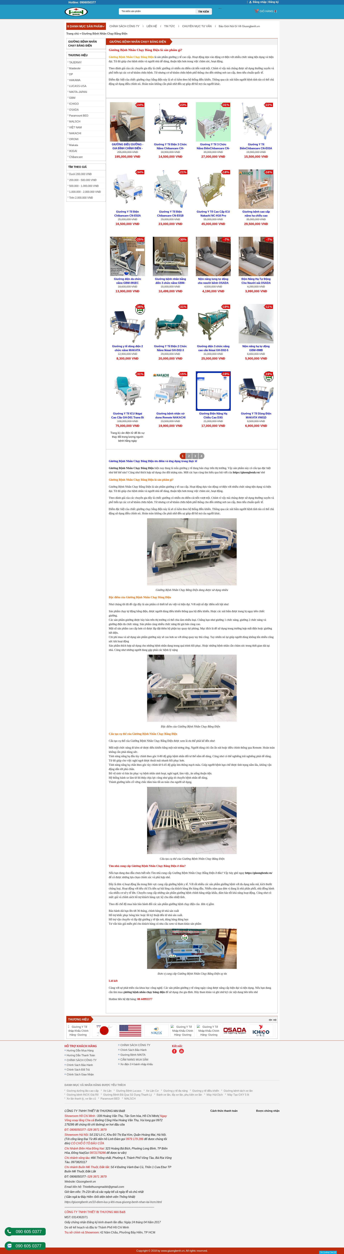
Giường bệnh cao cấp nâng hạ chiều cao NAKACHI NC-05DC (256, 215)
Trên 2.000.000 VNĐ (81, 197)
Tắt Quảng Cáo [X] (328, 1252)
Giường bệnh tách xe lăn (238, 1090)
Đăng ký (273, 2)
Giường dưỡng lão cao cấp (83, 1090)
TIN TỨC (169, 26)
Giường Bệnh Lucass (128, 1090)
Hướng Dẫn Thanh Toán (81, 1055)
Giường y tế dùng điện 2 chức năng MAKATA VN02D (127, 350)
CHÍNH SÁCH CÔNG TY (124, 26)
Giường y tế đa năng (175, 1090)
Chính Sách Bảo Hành (80, 1065)
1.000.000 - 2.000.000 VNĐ (85, 191)
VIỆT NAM (75, 127)
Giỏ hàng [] (268, 11)
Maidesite (74, 68)
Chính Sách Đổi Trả (78, 1069)
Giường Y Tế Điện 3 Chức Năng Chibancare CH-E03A (170, 148)
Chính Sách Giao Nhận (80, 1074)
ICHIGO (74, 103)
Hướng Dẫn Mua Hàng (80, 1050)
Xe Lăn (107, 1090)
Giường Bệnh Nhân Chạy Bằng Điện (104, 33)
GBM (72, 97)
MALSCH (74, 121)
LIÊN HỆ (152, 26)
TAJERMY (75, 62)
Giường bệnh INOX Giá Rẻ (83, 1094)
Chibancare (76, 157)
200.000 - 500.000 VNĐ (83, 180)
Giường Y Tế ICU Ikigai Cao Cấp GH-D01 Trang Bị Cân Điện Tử (127, 417)
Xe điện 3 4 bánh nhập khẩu (136, 1064)
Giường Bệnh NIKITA (132, 1054)
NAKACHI (75, 133)
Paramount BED (78, 115)
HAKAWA (74, 80)
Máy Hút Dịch (215, 1094)
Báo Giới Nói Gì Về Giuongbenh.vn (239, 26)
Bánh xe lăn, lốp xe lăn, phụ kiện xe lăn (179, 1094)
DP (71, 74)
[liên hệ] (175, 1052)
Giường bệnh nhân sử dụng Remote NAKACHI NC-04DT (170, 417)
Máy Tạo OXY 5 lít (238, 1094)
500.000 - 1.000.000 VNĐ (84, 186)
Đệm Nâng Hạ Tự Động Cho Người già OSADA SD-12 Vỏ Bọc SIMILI (256, 283)
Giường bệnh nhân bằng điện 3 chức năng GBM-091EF (170, 283)
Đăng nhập (259, 2)
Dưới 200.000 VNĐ (80, 174)
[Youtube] (182, 1052)
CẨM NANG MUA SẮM (134, 1059)
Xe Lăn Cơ (152, 1090)
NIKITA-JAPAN (78, 92)
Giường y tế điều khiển (205, 1090)
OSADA (74, 109)
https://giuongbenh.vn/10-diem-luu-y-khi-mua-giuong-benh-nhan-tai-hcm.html (113, 1202)
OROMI (73, 139)
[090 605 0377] (9, 1231)
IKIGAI (73, 151)
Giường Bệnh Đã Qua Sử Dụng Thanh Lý (127, 1094)
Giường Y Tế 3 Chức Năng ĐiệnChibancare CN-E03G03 (213, 148)
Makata (73, 145)
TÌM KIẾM (203, 11)
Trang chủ (72, 33)
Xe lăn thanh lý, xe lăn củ (81, 1098)
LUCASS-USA (77, 86)
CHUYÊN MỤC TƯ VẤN (197, 26)
